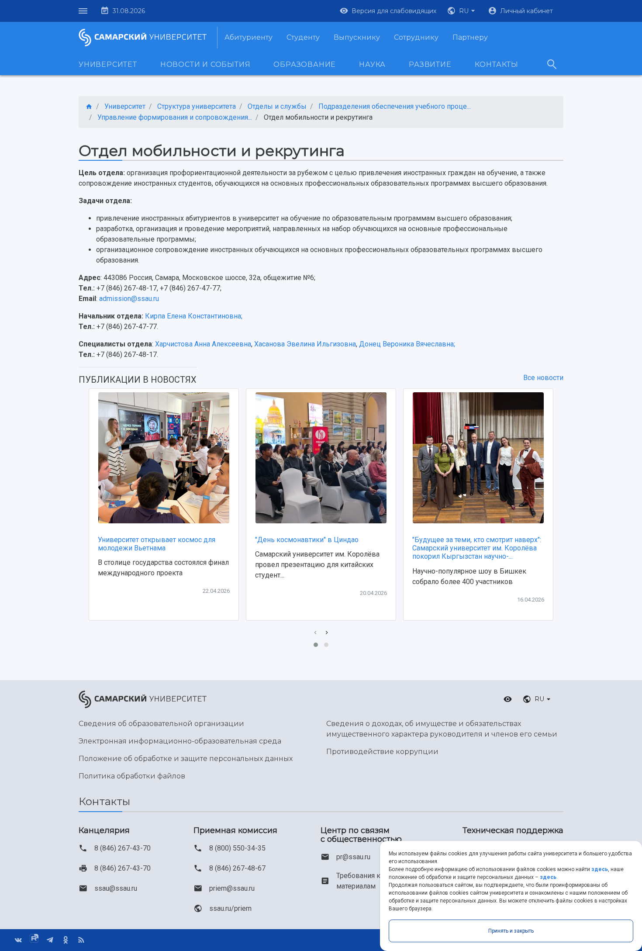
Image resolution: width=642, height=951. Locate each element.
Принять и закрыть (511, 931)
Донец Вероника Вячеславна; (407, 344)
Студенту (303, 37)
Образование (304, 64)
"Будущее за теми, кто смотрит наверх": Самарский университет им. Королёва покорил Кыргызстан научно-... (476, 548)
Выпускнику (357, 37)
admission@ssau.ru (129, 298)
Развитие (430, 64)
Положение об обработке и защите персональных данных (186, 758)
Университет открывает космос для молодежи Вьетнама (156, 544)
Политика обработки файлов (132, 776)
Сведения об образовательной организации (161, 723)
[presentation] (315, 632)
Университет (108, 64)
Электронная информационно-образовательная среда (180, 741)
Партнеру (470, 37)
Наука (372, 64)
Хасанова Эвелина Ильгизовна (305, 344)
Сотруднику (416, 37)
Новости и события (205, 64)
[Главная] (89, 107)
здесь (599, 869)
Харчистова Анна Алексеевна (203, 344)
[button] (462, 10)
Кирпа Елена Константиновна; (193, 316)
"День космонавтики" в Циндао (307, 540)
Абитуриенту (248, 37)
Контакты (496, 64)
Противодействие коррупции (382, 751)
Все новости (543, 377)
